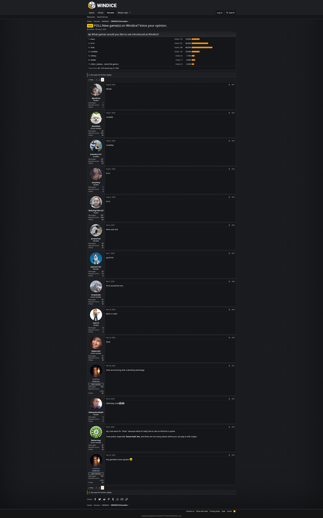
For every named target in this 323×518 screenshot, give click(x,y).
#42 (233, 113)
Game (91, 12)
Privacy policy (215, 511)
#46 (233, 225)
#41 (233, 85)
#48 (233, 281)
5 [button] (179, 64)
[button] (130, 12)
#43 (233, 141)
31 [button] (178, 43)
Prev (91, 80)
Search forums (102, 17)
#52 (233, 399)
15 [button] (178, 39)
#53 (233, 427)
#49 (233, 309)
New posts (91, 17)
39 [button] (178, 47)
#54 (233, 455)
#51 (233, 366)
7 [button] (179, 60)
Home (100, 12)
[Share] (229, 84)
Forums (110, 12)
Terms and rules (202, 511)
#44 (233, 169)
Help (223, 511)
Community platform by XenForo (162, 516)
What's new (123, 12)
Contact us (190, 511)
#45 (233, 197)
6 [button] (179, 55)
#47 (233, 253)
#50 (233, 337)
